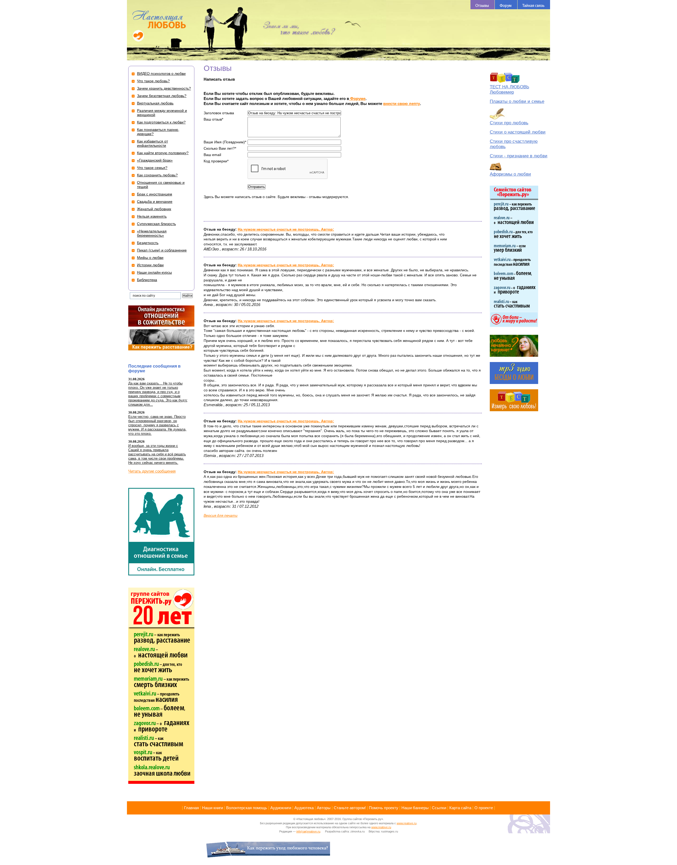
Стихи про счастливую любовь (514, 144)
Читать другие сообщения (152, 471)
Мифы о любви (150, 257)
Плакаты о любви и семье (517, 101)
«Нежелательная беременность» (152, 233)
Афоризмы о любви (510, 174)
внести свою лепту (401, 103)
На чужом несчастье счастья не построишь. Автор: (286, 229)
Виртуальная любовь (155, 103)
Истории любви (150, 265)
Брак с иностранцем (154, 194)
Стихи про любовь (509, 122)
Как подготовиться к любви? (161, 122)
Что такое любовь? (153, 81)
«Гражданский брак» (155, 160)
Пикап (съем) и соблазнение (162, 250)
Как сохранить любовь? (157, 175)
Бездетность (147, 243)
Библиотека (147, 280)
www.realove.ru (407, 823)
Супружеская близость (156, 224)
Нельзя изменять (152, 216)
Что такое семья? (152, 168)
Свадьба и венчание (154, 201)
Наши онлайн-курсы (154, 272)
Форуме (357, 98)
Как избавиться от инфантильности (152, 143)
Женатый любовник (154, 209)
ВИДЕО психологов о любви (161, 73)
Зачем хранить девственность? (164, 88)
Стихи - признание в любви (518, 155)
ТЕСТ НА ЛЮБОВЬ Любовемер (509, 89)
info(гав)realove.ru (308, 831)
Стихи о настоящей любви (518, 132)
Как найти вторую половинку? (163, 153)
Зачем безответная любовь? (161, 96)
